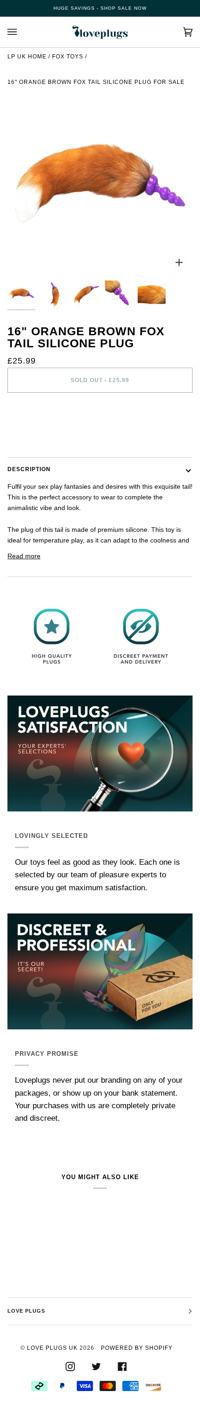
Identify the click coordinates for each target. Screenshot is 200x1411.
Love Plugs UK (52, 1348)
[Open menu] (21, 32)
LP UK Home (27, 56)
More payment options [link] (40, 437)
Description (29, 469)
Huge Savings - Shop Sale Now (100, 8)
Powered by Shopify (137, 1348)
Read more (23, 556)
